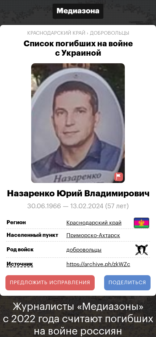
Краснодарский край (56, 33)
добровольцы (109, 33)
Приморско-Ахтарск (93, 235)
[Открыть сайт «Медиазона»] (78, 12)
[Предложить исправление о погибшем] (119, 176)
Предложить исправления (50, 282)
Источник (20, 264)
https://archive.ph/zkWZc (98, 264)
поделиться (127, 282)
